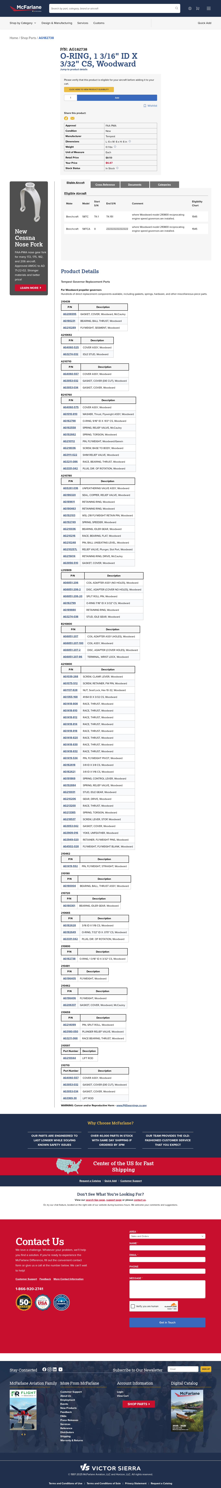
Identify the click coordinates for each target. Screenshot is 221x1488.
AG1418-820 (70, 737)
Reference (66, 1428)
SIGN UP (206, 1369)
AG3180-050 (70, 1031)
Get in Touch (167, 1322)
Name (133, 1243)
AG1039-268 (70, 676)
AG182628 (69, 925)
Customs (98, 23)
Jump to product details (74, 69)
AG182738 (69, 959)
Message (136, 1278)
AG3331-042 (70, 468)
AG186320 (69, 495)
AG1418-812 (70, 717)
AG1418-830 (70, 744)
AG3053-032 (70, 381)
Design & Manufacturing (57, 23)
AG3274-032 (70, 354)
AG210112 (69, 441)
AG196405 (69, 978)
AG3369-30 (70, 1098)
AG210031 (69, 792)
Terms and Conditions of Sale (104, 1483)
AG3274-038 (70, 616)
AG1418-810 (70, 710)
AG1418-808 (70, 703)
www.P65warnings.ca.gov (131, 1105)
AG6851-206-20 (72, 596)
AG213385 (69, 812)
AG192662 (69, 434)
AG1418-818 (70, 731)
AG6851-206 (70, 582)
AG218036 (69, 448)
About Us (65, 1396)
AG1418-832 (70, 751)
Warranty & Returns (71, 1440)
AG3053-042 (70, 826)
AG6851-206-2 (72, 589)
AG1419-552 (70, 866)
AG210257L (70, 549)
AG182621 (69, 771)
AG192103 (69, 515)
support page (114, 1200)
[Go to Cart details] (198, 8)
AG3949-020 (71, 839)
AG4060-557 (71, 374)
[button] (89, 89)
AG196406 (69, 998)
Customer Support (131, 1181)
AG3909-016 (70, 833)
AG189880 (69, 610)
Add (117, 97)
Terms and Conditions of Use (65, 1483)
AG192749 (69, 522)
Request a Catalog (90, 1181)
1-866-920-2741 (29, 1289)
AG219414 (69, 556)
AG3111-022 (70, 455)
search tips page (95, 1200)
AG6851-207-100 (73, 643)
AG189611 (69, 502)
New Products (68, 1408)
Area (133, 1231)
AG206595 (69, 314)
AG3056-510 (70, 563)
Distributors (67, 1432)
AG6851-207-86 (72, 657)
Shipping (65, 1436)
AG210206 (69, 799)
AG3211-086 (70, 461)
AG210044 (69, 1058)
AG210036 (69, 529)
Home (14, 37)
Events (64, 1404)
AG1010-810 (70, 414)
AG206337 (69, 1005)
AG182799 (69, 603)
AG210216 (69, 536)
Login (120, 1392)
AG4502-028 (71, 846)
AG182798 (69, 421)
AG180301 (69, 905)
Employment (67, 1400)
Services (82, 23)
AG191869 (69, 778)
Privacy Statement (135, 1483)
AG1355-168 (70, 697)
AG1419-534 (70, 758)
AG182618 (69, 765)
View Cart (122, 1396)
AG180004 (69, 886)
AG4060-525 (71, 347)
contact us (140, 1200)
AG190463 (69, 508)
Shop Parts (28, 37)
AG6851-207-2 (72, 650)
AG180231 (69, 321)
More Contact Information (68, 1279)
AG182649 (69, 932)
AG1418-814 (70, 724)
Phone (133, 1266)
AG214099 (69, 1025)
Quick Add (204, 23)
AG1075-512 (70, 683)
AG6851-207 (70, 636)
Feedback (45, 1279)
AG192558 (69, 427)
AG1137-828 (70, 690)
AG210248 (69, 542)
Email (133, 1255)
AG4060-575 (71, 407)
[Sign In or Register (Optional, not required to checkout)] (190, 8)
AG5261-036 (70, 488)
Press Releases (69, 1420)
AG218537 (69, 819)
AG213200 (69, 805)
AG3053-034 (70, 387)
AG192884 (69, 785)
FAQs (63, 1416)
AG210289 (69, 327)
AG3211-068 (70, 1038)
